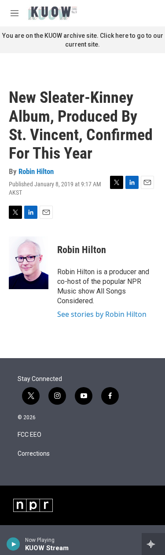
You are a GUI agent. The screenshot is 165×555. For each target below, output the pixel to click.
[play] (13, 544)
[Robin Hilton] (28, 262)
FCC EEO (29, 435)
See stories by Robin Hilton (102, 314)
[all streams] (153, 544)
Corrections (34, 453)
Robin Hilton (36, 171)
